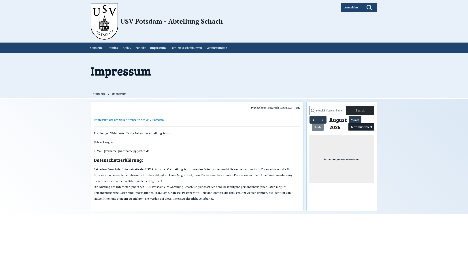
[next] (322, 120)
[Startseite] (104, 21)
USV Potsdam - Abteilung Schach (171, 21)
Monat (355, 120)
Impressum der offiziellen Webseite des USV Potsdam (129, 120)
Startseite (99, 94)
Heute (318, 127)
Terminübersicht (361, 127)
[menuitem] (351, 7)
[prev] (314, 120)
